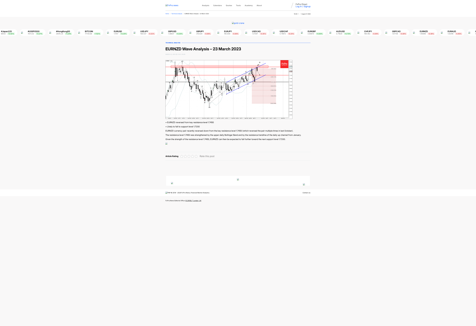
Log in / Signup (303, 6)
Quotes (229, 5)
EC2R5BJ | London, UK (193, 201)
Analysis (205, 5)
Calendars (217, 5)
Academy (249, 5)
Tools (238, 5)
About (259, 5)
